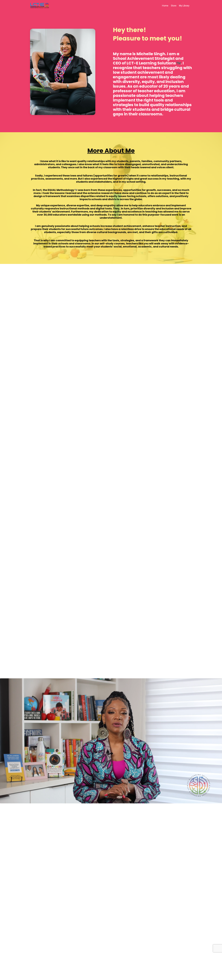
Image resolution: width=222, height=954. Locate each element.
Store (173, 5)
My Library (184, 5)
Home (165, 5)
